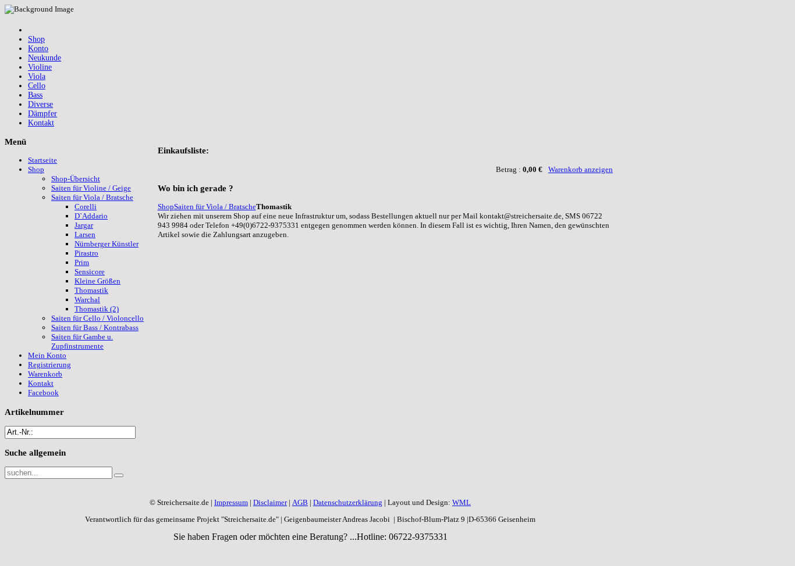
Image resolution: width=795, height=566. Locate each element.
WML (461, 502)
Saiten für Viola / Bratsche (215, 206)
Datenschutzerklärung (347, 502)
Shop (166, 206)
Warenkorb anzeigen (580, 169)
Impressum (231, 502)
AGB (300, 502)
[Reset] (118, 475)
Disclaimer (270, 502)
